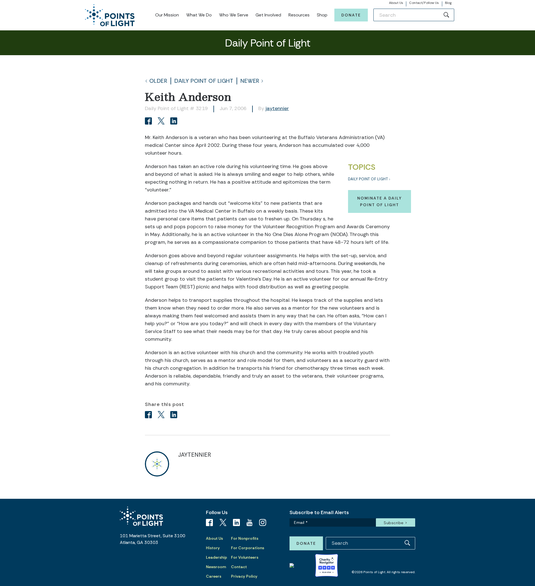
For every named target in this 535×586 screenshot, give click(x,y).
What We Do (199, 15)
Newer (249, 80)
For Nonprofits (244, 538)
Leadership (216, 557)
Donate (351, 15)
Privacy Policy (244, 576)
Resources (299, 15)
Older (158, 80)
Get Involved (268, 15)
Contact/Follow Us (424, 3)
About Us (396, 3)
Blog (448, 3)
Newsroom (216, 566)
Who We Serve (233, 15)
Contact (239, 566)
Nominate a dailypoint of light (379, 201)
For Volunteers (244, 557)
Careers (213, 576)
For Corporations (247, 547)
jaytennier (277, 108)
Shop (322, 15)
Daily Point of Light (203, 80)
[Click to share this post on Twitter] (162, 121)
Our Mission (167, 15)
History (213, 547)
